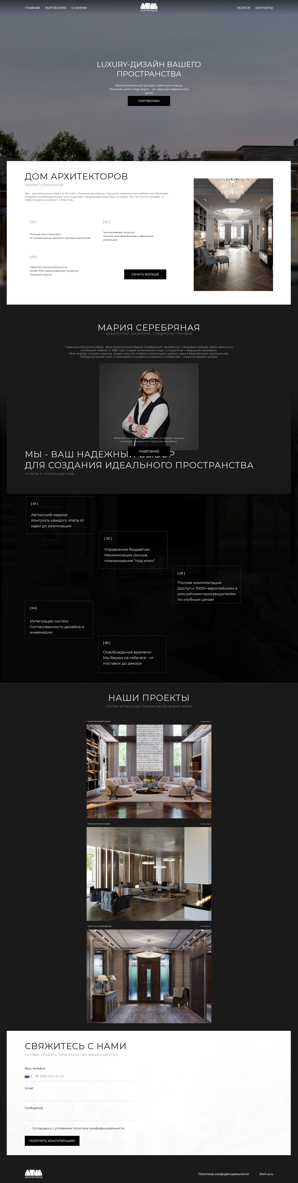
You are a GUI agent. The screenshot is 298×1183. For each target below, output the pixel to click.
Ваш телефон (35, 1068)
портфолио (55, 8)
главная (32, 8)
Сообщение (34, 1108)
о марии (79, 8)
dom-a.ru (266, 1174)
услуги (243, 8)
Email (29, 1088)
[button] (149, 769)
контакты (264, 8)
